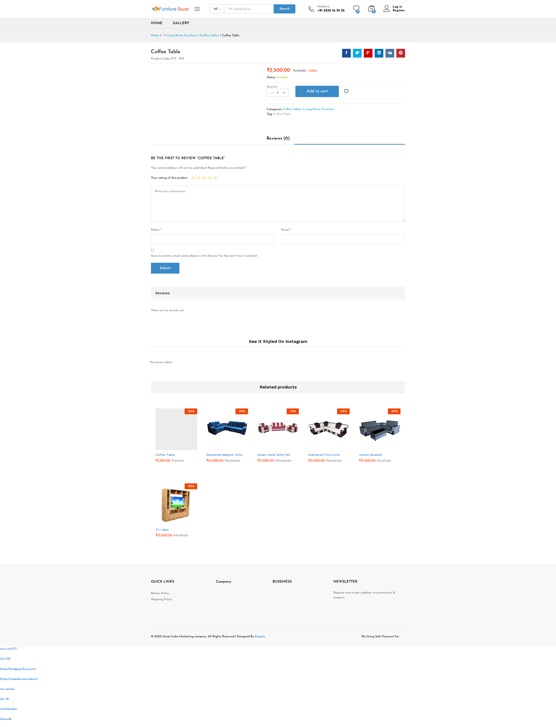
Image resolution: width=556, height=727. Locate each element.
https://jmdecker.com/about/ (19, 679)
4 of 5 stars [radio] (210, 177)
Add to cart (317, 91)
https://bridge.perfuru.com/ (18, 669)
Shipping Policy (161, 599)
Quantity (272, 87)
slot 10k (5, 659)
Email (286, 229)
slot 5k (4, 699)
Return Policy (160, 593)
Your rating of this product (169, 178)
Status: (271, 77)
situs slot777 (8, 649)
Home (156, 23)
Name (156, 229)
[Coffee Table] (346, 53)
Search (285, 8)
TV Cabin (162, 529)
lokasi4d (5, 719)
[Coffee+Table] (357, 53)
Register (399, 10)
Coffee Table (281, 114)
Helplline (323, 6)
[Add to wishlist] (347, 91)
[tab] (278, 140)
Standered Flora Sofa (324, 454)
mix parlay (7, 689)
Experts (260, 636)
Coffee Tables (292, 109)
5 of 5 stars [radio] (215, 177)
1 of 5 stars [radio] (193, 177)
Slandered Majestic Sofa (224, 454)
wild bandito (8, 709)
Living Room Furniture (318, 109)
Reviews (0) (278, 138)
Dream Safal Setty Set (273, 454)
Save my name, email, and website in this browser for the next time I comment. (204, 256)
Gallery (181, 23)
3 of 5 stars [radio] (204, 177)
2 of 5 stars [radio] (199, 177)
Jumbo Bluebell (370, 454)
